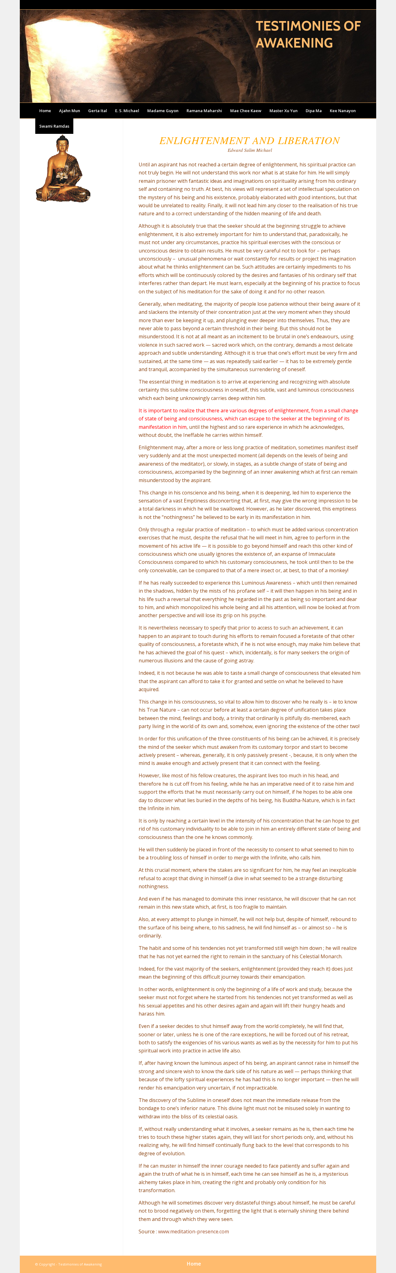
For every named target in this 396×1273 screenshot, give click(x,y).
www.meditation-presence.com (193, 1231)
